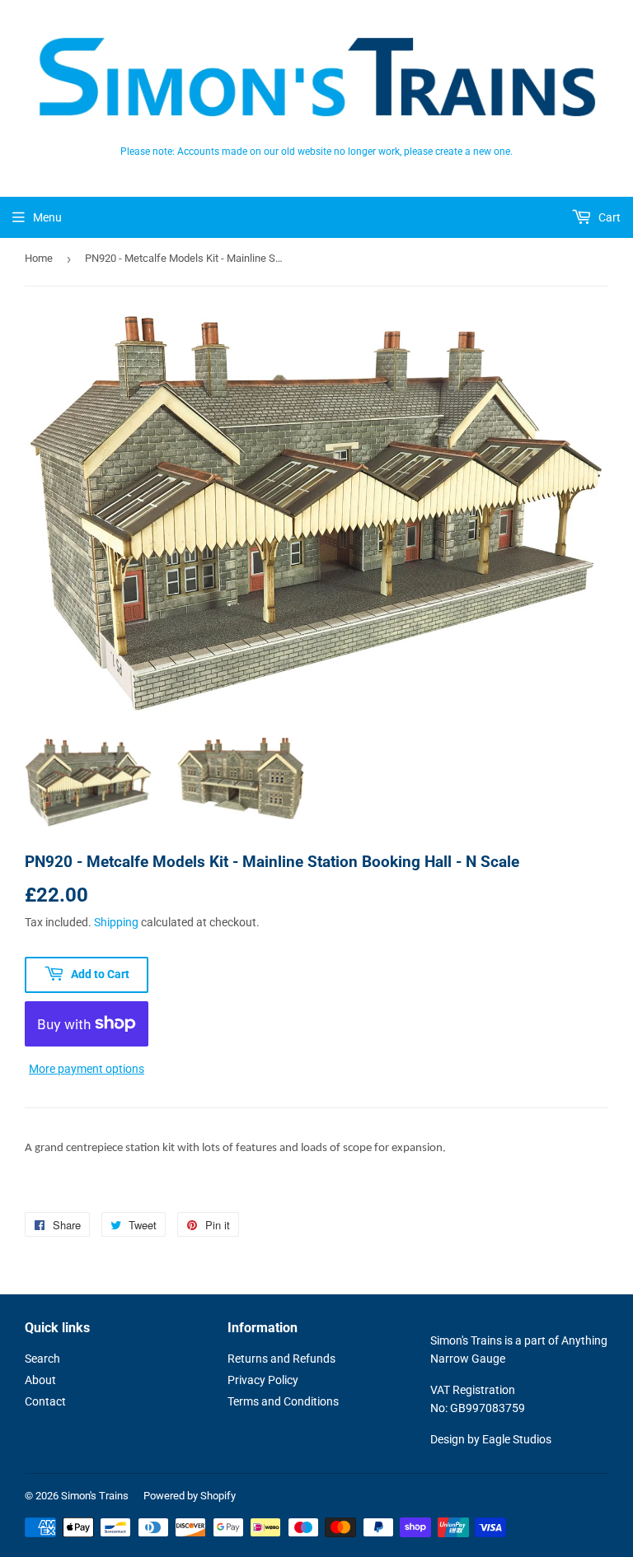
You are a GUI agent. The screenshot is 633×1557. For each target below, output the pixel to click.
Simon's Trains (95, 1495)
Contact (45, 1401)
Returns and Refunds (281, 1358)
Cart (608, 217)
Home (39, 258)
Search (42, 1358)
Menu (47, 217)
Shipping (116, 922)
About (40, 1380)
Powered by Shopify (189, 1495)
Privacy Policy (262, 1380)
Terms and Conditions (283, 1401)
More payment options (86, 1068)
